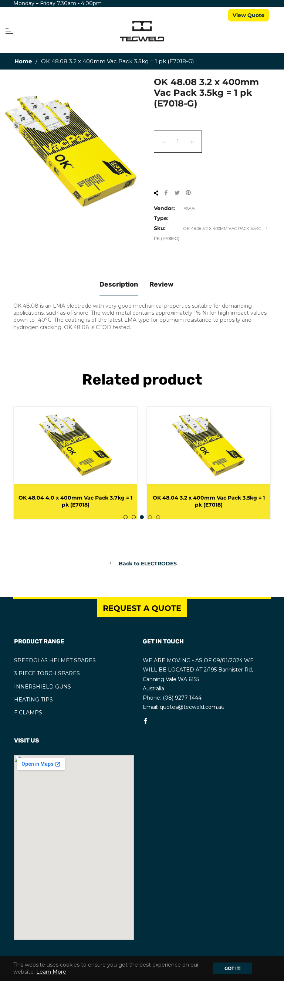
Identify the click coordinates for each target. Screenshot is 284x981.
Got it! (232, 968)
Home (23, 61)
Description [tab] (118, 284)
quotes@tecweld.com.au (192, 707)
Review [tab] (161, 284)
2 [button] (134, 517)
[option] (106, 463)
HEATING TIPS (33, 699)
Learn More (51, 971)
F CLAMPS (28, 712)
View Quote (248, 15)
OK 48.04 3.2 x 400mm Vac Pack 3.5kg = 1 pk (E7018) (106, 501)
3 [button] (142, 517)
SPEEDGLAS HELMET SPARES (55, 660)
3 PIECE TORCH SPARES (47, 673)
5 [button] (158, 517)
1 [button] (126, 517)
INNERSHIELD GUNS (42, 686)
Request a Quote (142, 608)
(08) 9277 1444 (182, 697)
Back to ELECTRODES (147, 563)
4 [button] (150, 517)
